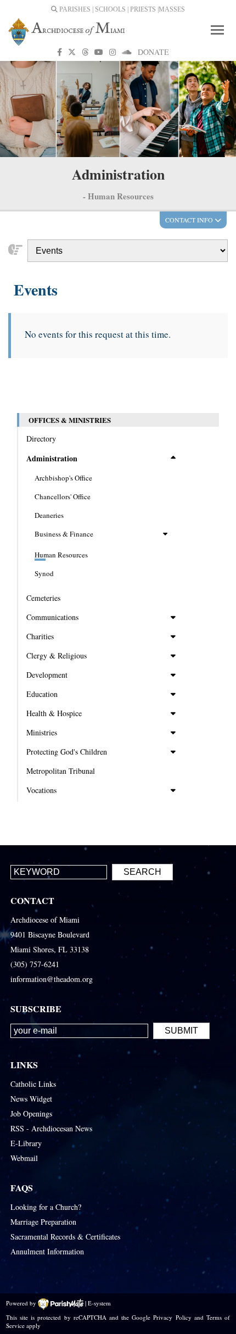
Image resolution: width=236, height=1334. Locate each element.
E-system (99, 1303)
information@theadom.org (51, 979)
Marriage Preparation (43, 1221)
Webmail (24, 1158)
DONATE (153, 52)
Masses (172, 9)
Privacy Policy (172, 1317)
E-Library (26, 1143)
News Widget (31, 1098)
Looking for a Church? (45, 1207)
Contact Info (190, 219)
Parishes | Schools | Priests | (108, 9)
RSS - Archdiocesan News (51, 1128)
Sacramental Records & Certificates (65, 1236)
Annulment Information (47, 1251)
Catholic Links (33, 1084)
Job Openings (31, 1113)
